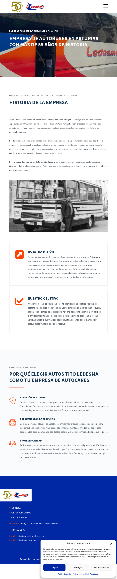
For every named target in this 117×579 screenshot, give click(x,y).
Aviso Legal (94, 574)
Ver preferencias (101, 567)
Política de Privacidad (81, 574)
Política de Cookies (20, 517)
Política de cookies (64, 574)
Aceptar (54, 567)
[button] (111, 543)
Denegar (78, 567)
